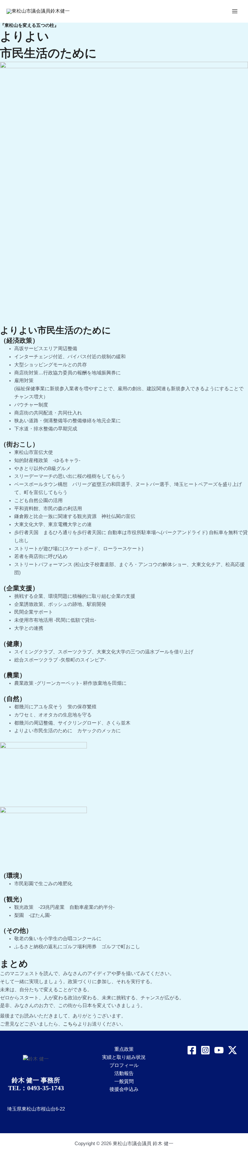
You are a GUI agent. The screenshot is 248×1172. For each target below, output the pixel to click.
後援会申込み (124, 1089)
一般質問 (124, 1081)
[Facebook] (192, 1050)
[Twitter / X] (232, 1050)
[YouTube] (219, 1050)
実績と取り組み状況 (124, 1057)
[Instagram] (205, 1050)
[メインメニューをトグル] (235, 11)
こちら (70, 1024)
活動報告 (124, 1073)
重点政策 (124, 1049)
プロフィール (124, 1065)
